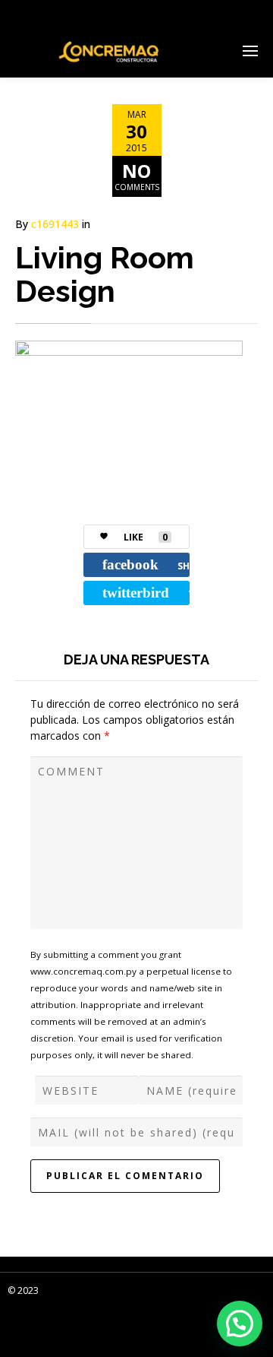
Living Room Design (104, 274)
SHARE (146, 564)
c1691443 (55, 224)
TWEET (146, 593)
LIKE (146, 537)
